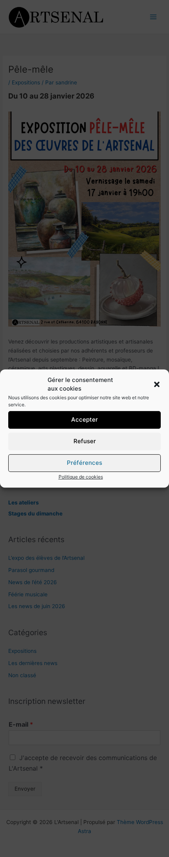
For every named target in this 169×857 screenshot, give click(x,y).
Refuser (84, 441)
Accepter (84, 419)
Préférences (84, 462)
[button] (157, 384)
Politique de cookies (81, 477)
